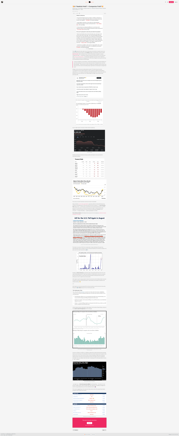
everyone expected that (78, 56)
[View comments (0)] (77, 13)
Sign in (176, 2)
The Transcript (90, 48)
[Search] (165, 2)
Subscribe (171, 2)
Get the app (93, 434)
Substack (170, 434)
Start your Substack (87, 434)
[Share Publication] (167, 2)
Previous (76, 430)
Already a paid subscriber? (89, 425)
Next (103, 430)
